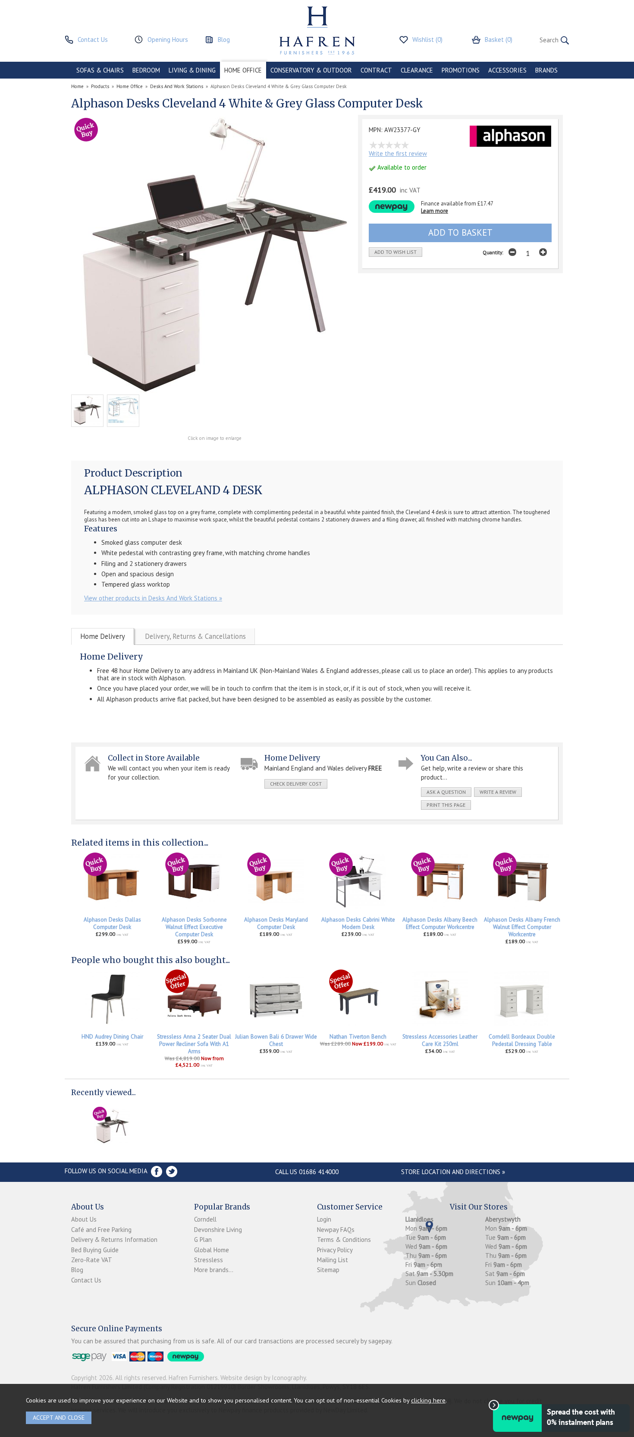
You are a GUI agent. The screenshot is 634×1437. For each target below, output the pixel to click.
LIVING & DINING (192, 70)
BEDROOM (146, 70)
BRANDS (546, 70)
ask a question (446, 792)
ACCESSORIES (507, 70)
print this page (446, 805)
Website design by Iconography (263, 1378)
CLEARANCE (417, 70)
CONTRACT (376, 70)
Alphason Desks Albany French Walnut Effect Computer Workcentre (522, 927)
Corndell (205, 1219)
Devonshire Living (218, 1229)
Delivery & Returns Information (114, 1239)
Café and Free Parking (101, 1229)
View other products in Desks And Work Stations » (153, 598)
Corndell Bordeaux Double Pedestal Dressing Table (522, 1040)
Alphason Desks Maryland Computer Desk (276, 923)
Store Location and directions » (453, 1172)
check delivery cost (296, 783)
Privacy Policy (335, 1250)
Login (324, 1219)
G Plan (203, 1239)
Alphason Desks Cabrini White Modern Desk (358, 923)
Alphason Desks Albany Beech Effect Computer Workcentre (439, 923)
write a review (498, 792)
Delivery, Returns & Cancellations (195, 636)
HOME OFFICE (243, 70)
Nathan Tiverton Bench (358, 1036)
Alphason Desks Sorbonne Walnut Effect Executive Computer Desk (194, 927)
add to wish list (395, 252)
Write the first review (398, 153)
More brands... (213, 1270)
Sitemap (328, 1270)
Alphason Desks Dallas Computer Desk (112, 923)
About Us (84, 1219)
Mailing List (332, 1260)
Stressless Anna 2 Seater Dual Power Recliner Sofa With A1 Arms (194, 1044)
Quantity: (493, 252)
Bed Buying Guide (95, 1250)
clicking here (428, 1400)
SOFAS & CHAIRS (100, 70)
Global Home (211, 1250)
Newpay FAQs (336, 1229)
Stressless (208, 1260)
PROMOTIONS (461, 70)
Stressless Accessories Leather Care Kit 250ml (439, 1040)
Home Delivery (102, 636)
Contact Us (86, 1280)
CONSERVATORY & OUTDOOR (311, 70)
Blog (77, 1270)
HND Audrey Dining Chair (112, 1036)
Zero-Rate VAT (91, 1260)
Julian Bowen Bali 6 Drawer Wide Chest (276, 1040)
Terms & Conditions (344, 1239)
